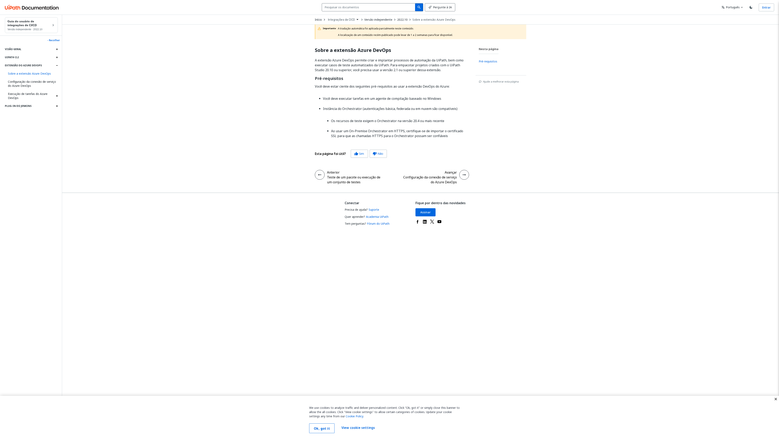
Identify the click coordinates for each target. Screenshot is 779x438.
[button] (31, 74)
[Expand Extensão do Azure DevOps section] (57, 65)
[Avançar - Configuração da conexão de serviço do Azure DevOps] (464, 175)
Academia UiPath (377, 217)
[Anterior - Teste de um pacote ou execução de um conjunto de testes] (320, 175)
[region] (389, 417)
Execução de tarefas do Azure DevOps (27, 96)
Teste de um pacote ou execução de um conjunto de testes (353, 180)
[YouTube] (439, 222)
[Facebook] (417, 222)
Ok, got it (322, 428)
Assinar (425, 212)
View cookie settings (358, 427)
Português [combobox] (730, 7)
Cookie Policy (354, 416)
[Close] (776, 399)
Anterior (333, 172)
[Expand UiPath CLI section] (57, 57)
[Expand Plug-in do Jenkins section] (57, 106)
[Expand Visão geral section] (57, 49)
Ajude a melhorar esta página (501, 81)
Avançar (451, 172)
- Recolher (53, 40)
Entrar (766, 7)
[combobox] (369, 7)
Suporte (374, 209)
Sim (359, 153)
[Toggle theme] (751, 7)
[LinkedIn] (425, 222)
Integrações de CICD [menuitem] (341, 19)
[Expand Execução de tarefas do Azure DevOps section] (57, 96)
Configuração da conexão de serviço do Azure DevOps (32, 83)
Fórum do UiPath (378, 223)
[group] (351, 154)
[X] (432, 222)
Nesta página (488, 49)
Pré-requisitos (329, 78)
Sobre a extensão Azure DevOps (433, 19)
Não (378, 153)
